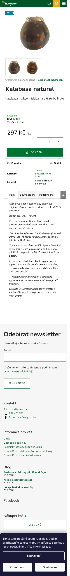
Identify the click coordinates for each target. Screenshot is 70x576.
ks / (35, 524)
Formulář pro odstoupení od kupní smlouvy (28, 451)
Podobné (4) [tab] (46, 194)
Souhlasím (50, 567)
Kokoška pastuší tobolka (18, 479)
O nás (7, 438)
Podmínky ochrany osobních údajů (23, 447)
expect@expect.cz (18, 409)
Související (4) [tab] (27, 194)
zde (48, 547)
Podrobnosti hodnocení (50, 80)
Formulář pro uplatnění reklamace (22, 455)
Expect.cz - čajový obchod (23, 417)
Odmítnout (17, 567)
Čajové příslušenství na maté (43, 173)
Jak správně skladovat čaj (18, 487)
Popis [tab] (12, 194)
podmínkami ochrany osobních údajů (30, 369)
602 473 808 (16, 413)
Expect (20, 122)
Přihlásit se (16, 383)
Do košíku (37, 152)
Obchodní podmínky (15, 442)
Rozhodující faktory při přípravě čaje (25, 472)
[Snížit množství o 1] (41, 142)
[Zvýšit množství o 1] (58, 142)
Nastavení (33, 556)
